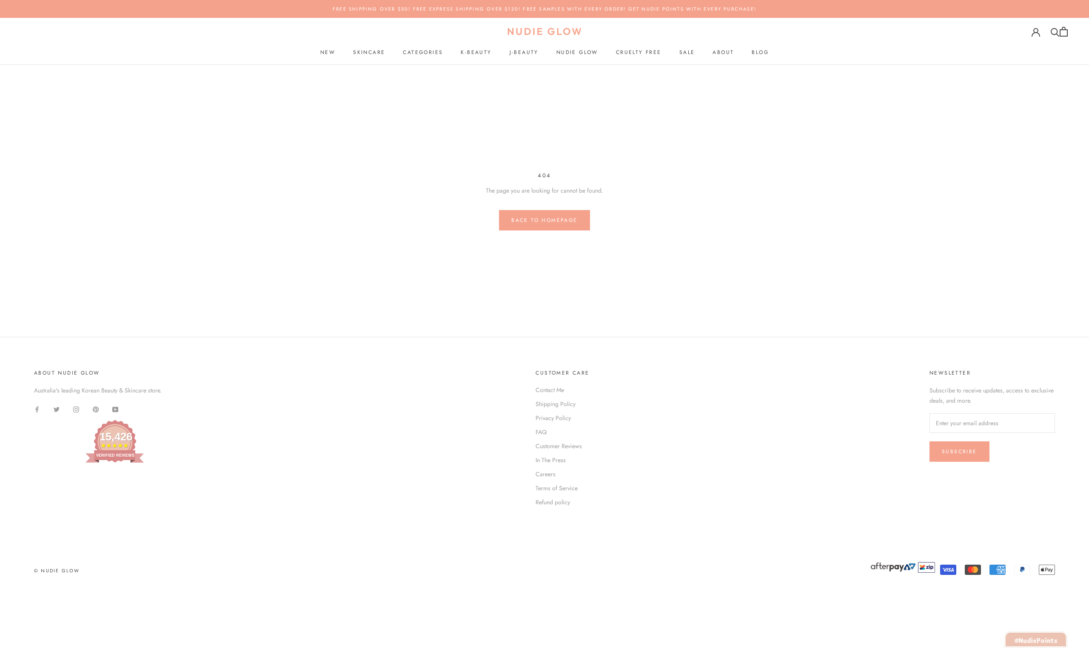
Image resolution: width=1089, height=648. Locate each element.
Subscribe (959, 451)
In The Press (551, 460)
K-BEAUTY (476, 52)
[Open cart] (1064, 32)
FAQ (541, 432)
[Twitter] (57, 409)
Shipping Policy (556, 404)
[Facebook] (37, 409)
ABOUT (723, 52)
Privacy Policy (553, 418)
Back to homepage (544, 220)
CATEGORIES (423, 52)
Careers (546, 474)
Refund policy (553, 502)
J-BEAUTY (524, 52)
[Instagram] (76, 409)
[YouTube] (115, 409)
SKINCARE (369, 52)
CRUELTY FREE (638, 52)
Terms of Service (557, 488)
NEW (327, 52)
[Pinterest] (96, 409)
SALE (687, 52)
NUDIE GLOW (577, 52)
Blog (760, 52)
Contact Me (550, 390)
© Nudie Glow (57, 570)
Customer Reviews (559, 446)
